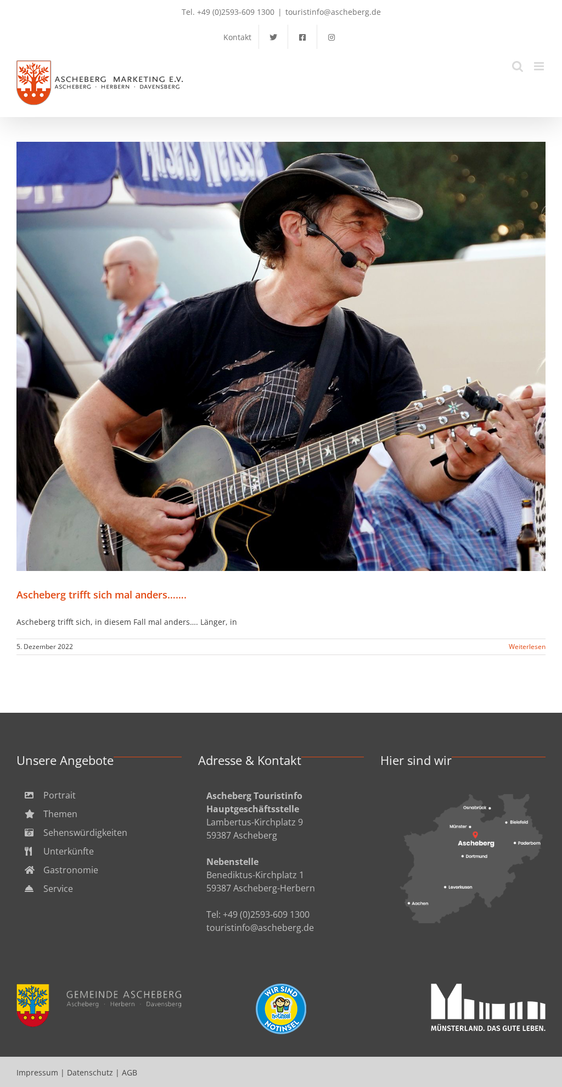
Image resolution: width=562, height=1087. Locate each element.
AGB (129, 1072)
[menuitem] (99, 795)
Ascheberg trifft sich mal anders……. (281, 357)
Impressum (37, 1072)
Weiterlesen (527, 646)
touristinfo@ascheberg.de (333, 12)
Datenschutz (90, 1072)
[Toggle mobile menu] (540, 66)
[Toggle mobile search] (517, 66)
